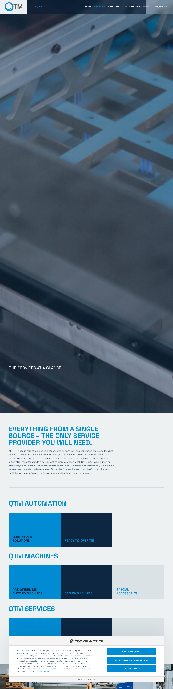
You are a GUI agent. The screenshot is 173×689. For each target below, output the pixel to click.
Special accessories (138, 582)
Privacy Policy (86, 679)
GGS (124, 7)
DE (35, 6)
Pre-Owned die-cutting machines (35, 582)
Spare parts (86, 635)
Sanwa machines (86, 582)
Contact (134, 7)
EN (40, 6)
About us (113, 7)
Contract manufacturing (138, 635)
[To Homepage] (13, 7)
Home (88, 7)
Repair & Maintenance (35, 635)
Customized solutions (35, 530)
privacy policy (43, 671)
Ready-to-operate (86, 530)
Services (99, 7)
